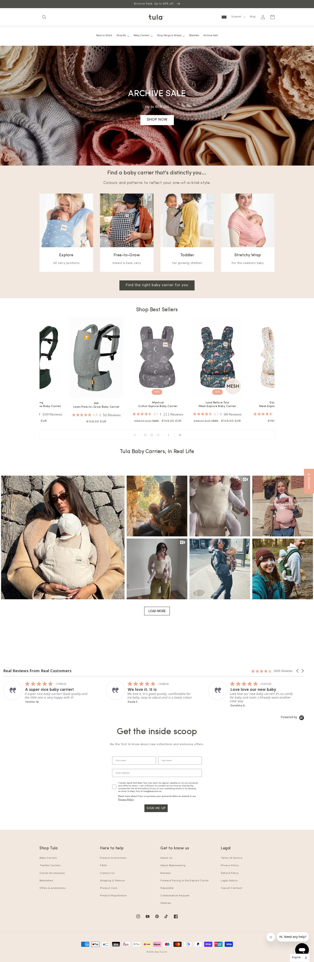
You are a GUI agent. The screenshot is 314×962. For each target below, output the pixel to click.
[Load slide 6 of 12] (151, 435)
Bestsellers (46, 880)
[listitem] (46, 692)
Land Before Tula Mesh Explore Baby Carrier (157, 404)
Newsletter (167, 888)
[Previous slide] (134, 435)
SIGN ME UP (156, 808)
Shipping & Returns (112, 880)
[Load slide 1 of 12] (145, 435)
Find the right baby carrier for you (157, 285)
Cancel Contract (231, 888)
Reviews (165, 873)
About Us (166, 858)
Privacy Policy (126, 799)
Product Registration (113, 895)
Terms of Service (231, 858)
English (296, 957)
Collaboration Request (174, 895)
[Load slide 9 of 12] (158, 435)
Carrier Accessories (52, 873)
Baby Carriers (48, 858)
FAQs (103, 865)
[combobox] (300, 958)
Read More (237, 708)
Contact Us (107, 873)
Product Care (108, 888)
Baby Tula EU (161, 952)
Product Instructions (113, 858)
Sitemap (165, 903)
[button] (44, 17)
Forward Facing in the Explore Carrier (184, 880)
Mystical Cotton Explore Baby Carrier (97, 404)
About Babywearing (172, 865)
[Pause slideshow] (179, 435)
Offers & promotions (53, 888)
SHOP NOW (157, 120)
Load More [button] (157, 611)
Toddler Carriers (50, 865)
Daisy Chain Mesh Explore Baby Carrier (217, 404)
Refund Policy (230, 873)
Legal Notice (229, 880)
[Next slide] (168, 435)
